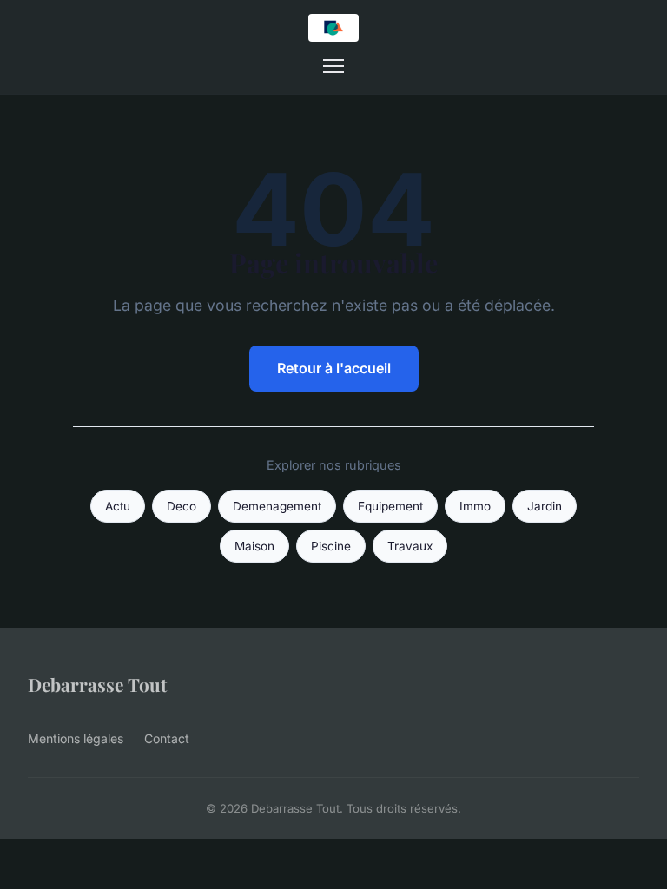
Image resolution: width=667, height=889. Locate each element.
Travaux (410, 546)
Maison (254, 546)
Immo (475, 506)
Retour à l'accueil (334, 368)
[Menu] (333, 66)
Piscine (331, 546)
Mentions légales (75, 738)
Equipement (390, 506)
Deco (181, 506)
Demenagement (277, 506)
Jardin (544, 506)
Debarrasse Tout (97, 684)
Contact (166, 738)
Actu (117, 506)
